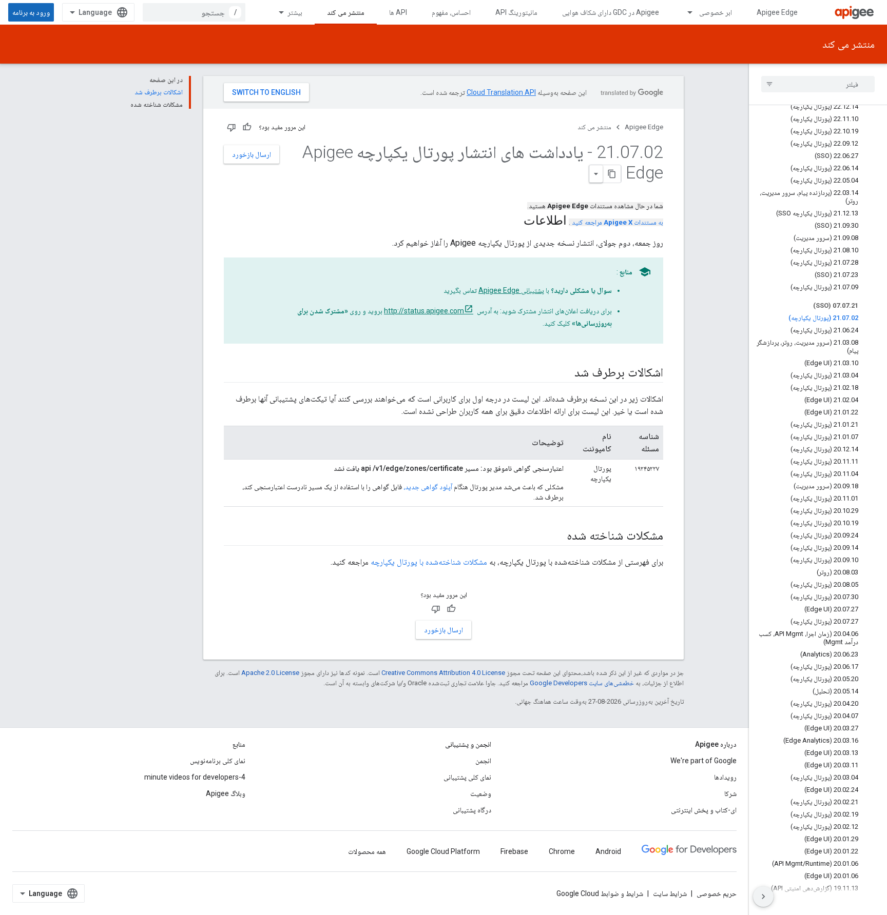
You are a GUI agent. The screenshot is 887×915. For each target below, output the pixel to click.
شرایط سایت (670, 893)
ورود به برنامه (31, 12)
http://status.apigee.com (424, 311)
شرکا (730, 793)
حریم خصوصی (717, 893)
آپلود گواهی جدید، (427, 487)
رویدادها (725, 777)
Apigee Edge (777, 12)
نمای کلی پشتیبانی (467, 777)
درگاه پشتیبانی (472, 810)
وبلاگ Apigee (225, 793)
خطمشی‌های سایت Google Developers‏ (582, 683)
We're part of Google (703, 761)
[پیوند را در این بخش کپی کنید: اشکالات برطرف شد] (564, 373)
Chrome (562, 851)
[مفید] (247, 127)
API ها (398, 12)
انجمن (483, 761)
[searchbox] (818, 84)
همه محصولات (367, 851)
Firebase (514, 851)
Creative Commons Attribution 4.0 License (443, 673)
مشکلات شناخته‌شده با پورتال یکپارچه (429, 562)
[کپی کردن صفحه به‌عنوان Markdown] (612, 174)
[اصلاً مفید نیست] (231, 127)
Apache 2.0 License (270, 673)
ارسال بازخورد (251, 154)
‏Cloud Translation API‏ (501, 92)
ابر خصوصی (715, 12)
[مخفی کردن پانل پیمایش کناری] (763, 896)
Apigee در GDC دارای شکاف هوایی (610, 12)
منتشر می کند (345, 12)
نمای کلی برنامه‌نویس (217, 761)
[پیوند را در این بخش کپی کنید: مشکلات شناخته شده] (556, 536)
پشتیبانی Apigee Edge (511, 290)
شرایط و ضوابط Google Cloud (599, 893)
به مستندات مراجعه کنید (617, 222)
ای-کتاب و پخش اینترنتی (704, 810)
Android (608, 851)
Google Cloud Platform (443, 851)
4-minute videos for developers (194, 777)
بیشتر (294, 12)
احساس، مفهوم (451, 12)
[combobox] (194, 12)
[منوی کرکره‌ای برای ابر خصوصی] (685, 12)
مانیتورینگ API (516, 12)
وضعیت (480, 793)
